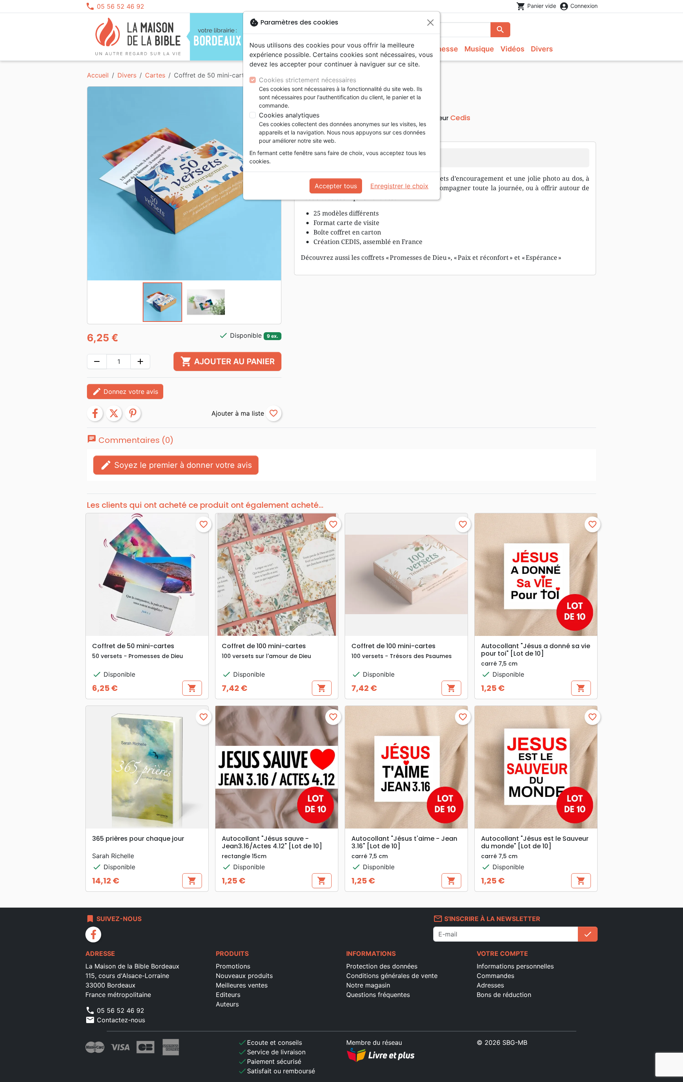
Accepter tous (336, 186)
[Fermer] (430, 22)
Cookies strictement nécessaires (307, 80)
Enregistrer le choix (399, 186)
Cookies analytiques (289, 115)
